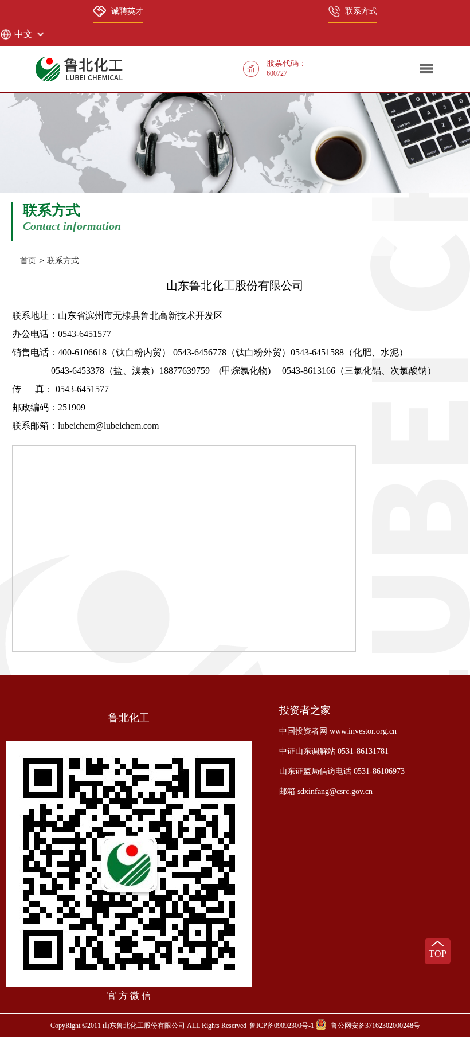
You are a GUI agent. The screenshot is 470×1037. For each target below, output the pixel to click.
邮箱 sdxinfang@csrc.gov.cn (326, 791)
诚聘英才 (127, 11)
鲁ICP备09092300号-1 (281, 1026)
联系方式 (361, 11)
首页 (28, 260)
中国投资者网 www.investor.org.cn (338, 731)
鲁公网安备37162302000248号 (375, 1026)
